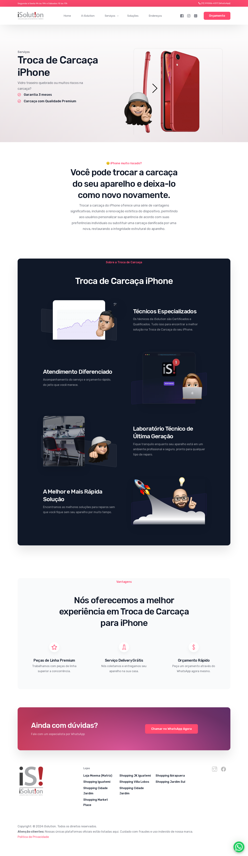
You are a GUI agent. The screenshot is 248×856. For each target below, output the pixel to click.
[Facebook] (181, 15)
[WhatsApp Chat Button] (238, 846)
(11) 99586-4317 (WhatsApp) (215, 3)
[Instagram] (188, 15)
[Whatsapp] (195, 15)
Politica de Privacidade (33, 837)
